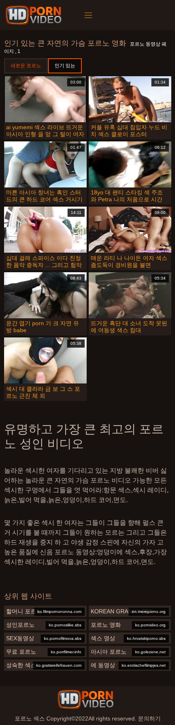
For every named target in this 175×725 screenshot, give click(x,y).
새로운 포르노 (26, 65)
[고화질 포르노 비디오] (85, 699)
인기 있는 (65, 65)
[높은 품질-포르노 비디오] (35, 15)
